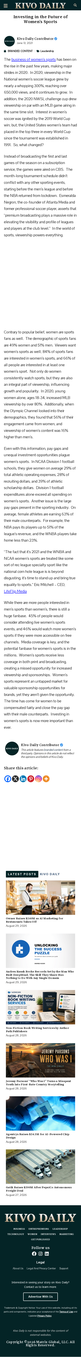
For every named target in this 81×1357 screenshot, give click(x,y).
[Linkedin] (23, 778)
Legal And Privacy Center (41, 1268)
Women (32, 1234)
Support (63, 1268)
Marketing (66, 1234)
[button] (5, 5)
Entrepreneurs (39, 1229)
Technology (15, 1234)
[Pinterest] (30, 778)
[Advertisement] (40, 285)
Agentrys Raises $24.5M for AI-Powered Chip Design (37, 1135)
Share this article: (21, 768)
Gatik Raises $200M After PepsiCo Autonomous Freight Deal (39, 1189)
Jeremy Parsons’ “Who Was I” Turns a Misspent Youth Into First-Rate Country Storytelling (38, 1082)
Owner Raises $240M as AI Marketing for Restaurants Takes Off (34, 920)
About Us (18, 1268)
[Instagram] (38, 778)
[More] (46, 778)
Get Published (40, 1239)
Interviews (48, 1234)
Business (19, 1229)
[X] (15, 778)
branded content (53, 750)
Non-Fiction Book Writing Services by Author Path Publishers (37, 1029)
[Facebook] (7, 778)
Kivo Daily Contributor (35, 39)
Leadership (47, 51)
